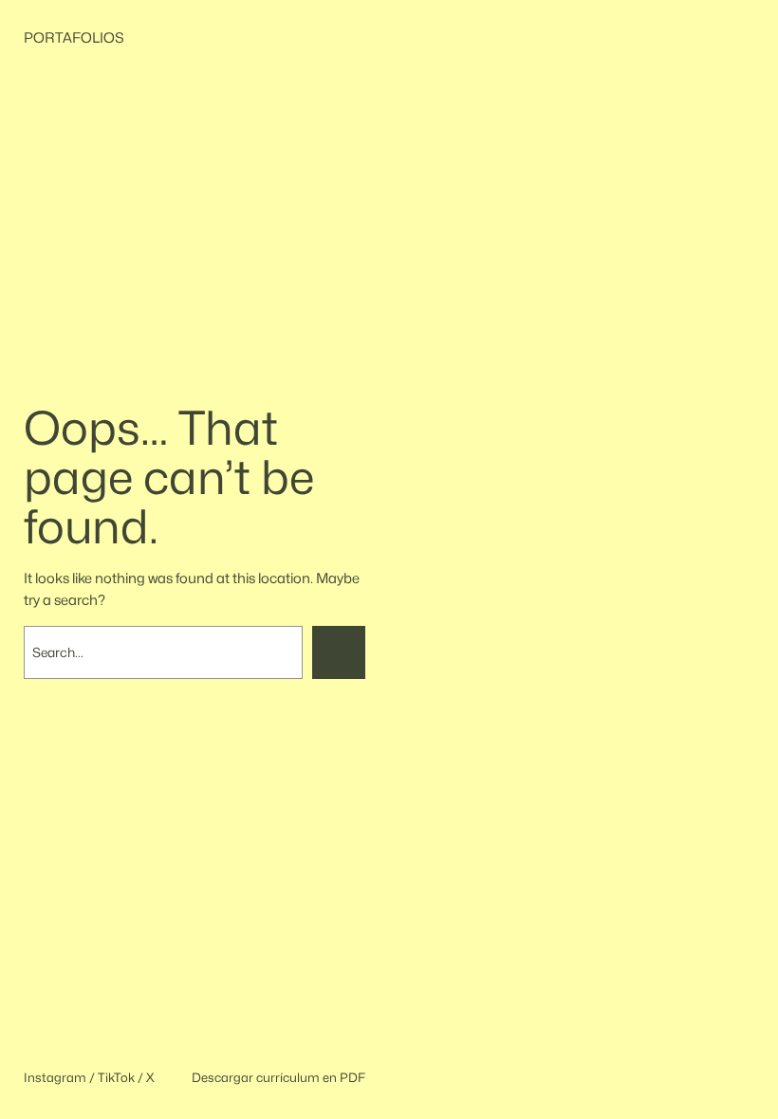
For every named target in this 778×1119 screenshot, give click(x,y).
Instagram (55, 1077)
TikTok (116, 1077)
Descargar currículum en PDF (278, 1077)
